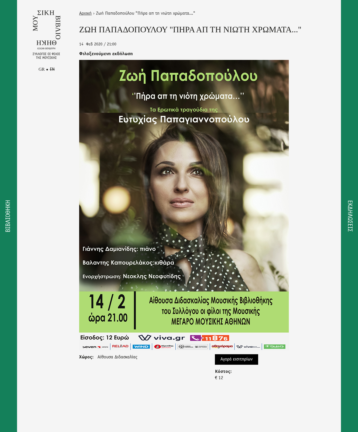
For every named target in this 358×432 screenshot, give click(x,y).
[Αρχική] (46, 35)
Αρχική (85, 13)
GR (42, 69)
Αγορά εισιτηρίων (236, 359)
